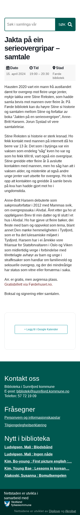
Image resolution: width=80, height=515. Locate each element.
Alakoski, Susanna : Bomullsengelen (35, 475)
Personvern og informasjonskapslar (32, 417)
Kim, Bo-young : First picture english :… (38, 461)
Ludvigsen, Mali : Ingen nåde (28, 454)
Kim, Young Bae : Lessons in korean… (36, 468)
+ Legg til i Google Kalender (41, 329)
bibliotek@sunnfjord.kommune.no (42, 391)
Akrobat (70, 511)
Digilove (54, 511)
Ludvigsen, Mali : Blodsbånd (28, 447)
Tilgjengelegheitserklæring (25, 425)
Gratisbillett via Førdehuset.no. (28, 284)
